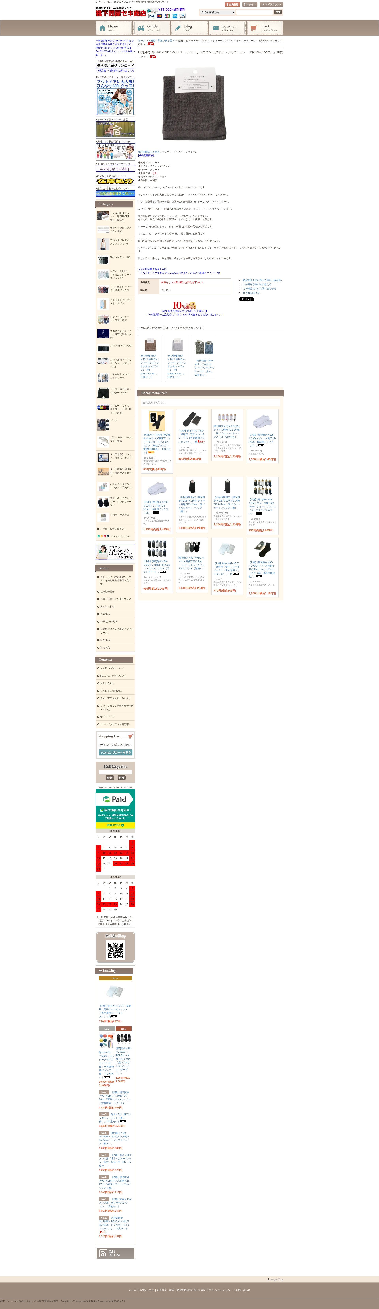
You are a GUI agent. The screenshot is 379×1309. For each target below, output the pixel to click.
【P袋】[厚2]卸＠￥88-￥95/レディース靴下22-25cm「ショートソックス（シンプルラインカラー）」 (262, 506)
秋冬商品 (105, 640)
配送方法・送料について (113, 675)
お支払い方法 (147, 1290)
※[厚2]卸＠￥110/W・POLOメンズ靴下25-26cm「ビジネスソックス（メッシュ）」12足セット (114, 1223)
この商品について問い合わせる (259, 288)
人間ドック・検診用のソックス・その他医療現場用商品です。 (115, 580)
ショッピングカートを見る (116, 752)
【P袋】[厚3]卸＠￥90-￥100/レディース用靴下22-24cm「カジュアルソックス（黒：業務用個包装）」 (262, 569)
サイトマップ (107, 716)
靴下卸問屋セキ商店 (148, 152)
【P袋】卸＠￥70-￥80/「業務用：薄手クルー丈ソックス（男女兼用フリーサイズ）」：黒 (191, 436)
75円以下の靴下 (108, 621)
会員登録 (232, 4)
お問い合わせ (227, 28)
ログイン (250, 4)
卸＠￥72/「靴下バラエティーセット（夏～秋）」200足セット (115, 1118)
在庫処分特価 (107, 591)
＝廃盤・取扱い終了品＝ (161, 40)
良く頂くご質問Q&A (111, 690)
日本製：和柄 (107, 606)
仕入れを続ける (251, 292)
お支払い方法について (112, 668)
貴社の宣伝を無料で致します (115, 698)
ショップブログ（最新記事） (115, 724)
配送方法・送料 (165, 1290)
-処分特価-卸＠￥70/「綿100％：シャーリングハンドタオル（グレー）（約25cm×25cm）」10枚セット (177, 366)
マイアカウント (271, 4)
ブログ (189, 28)
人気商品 (105, 614)
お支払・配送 (151, 28)
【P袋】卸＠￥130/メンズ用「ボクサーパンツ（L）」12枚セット (115, 1203)
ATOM (114, 1255)
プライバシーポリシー (221, 1290)
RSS (112, 1251)
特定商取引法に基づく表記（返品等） (263, 280)
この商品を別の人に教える (257, 284)
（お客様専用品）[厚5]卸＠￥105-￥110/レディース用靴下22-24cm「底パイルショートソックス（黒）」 (191, 504)
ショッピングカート (264, 28)
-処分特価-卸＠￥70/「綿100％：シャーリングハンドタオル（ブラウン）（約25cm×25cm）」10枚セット (150, 366)
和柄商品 (105, 647)
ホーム (114, 28)
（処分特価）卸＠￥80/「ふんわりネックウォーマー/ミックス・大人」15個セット (204, 367)
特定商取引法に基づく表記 (191, 1290)
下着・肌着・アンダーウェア (115, 599)
